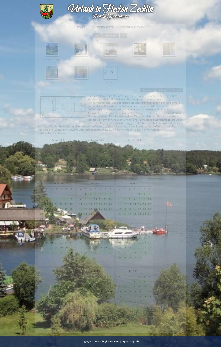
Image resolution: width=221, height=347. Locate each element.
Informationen (132, 27)
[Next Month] (150, 271)
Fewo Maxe (110, 35)
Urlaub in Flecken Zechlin (110, 9)
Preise (176, 90)
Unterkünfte (103, 27)
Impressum (127, 341)
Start (81, 27)
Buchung (147, 90)
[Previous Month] (40, 139)
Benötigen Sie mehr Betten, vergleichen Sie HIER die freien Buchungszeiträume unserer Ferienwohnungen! (134, 99)
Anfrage (162, 90)
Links (137, 341)
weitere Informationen (52, 133)
